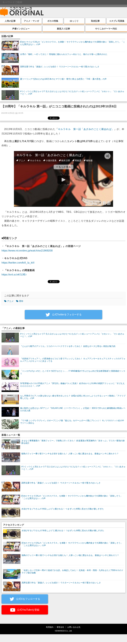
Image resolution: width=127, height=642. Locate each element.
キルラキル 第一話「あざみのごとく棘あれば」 (86, 129)
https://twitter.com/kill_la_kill (18, 262)
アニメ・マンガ (31, 21)
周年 (21, 301)
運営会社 (60, 627)
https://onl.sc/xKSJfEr (14, 274)
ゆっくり (74, 21)
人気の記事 (10, 21)
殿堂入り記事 (63, 28)
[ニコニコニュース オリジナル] (22, 11)
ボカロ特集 (52, 21)
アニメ (10, 301)
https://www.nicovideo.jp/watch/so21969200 (27, 250)
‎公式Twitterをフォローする (66, 314)
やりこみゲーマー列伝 (106, 28)
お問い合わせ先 (73, 627)
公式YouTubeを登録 (27, 609)
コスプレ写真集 (116, 21)
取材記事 (95, 21)
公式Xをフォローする (27, 599)
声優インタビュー (21, 28)
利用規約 (49, 627)
